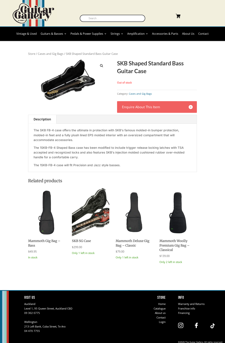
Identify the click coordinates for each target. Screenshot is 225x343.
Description (42, 119)
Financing (184, 313)
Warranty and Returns (191, 304)
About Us (188, 34)
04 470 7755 (32, 331)
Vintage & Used (26, 34)
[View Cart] (171, 16)
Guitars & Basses (52, 34)
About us (160, 313)
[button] (101, 66)
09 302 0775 (32, 313)
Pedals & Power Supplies (86, 34)
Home (162, 304)
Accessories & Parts (165, 34)
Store (31, 54)
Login (162, 322)
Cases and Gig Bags (50, 54)
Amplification (136, 34)
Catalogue (160, 308)
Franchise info (186, 308)
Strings (115, 34)
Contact (203, 34)
